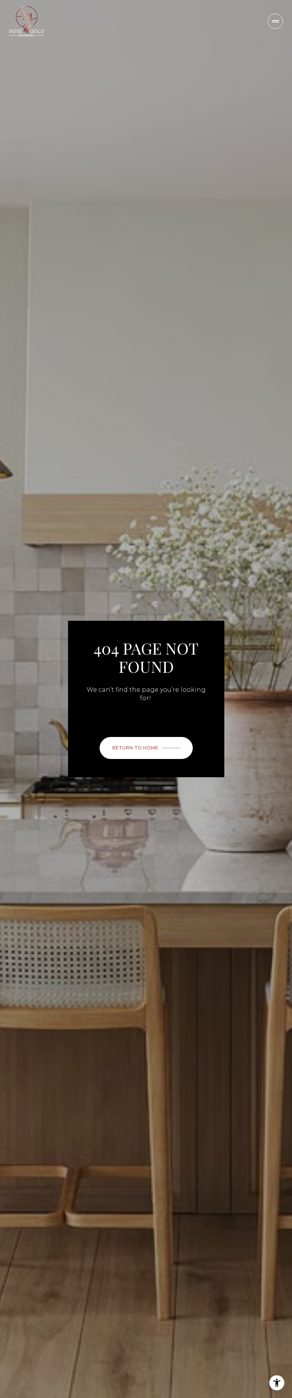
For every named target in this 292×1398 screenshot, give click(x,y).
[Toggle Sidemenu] (275, 21)
